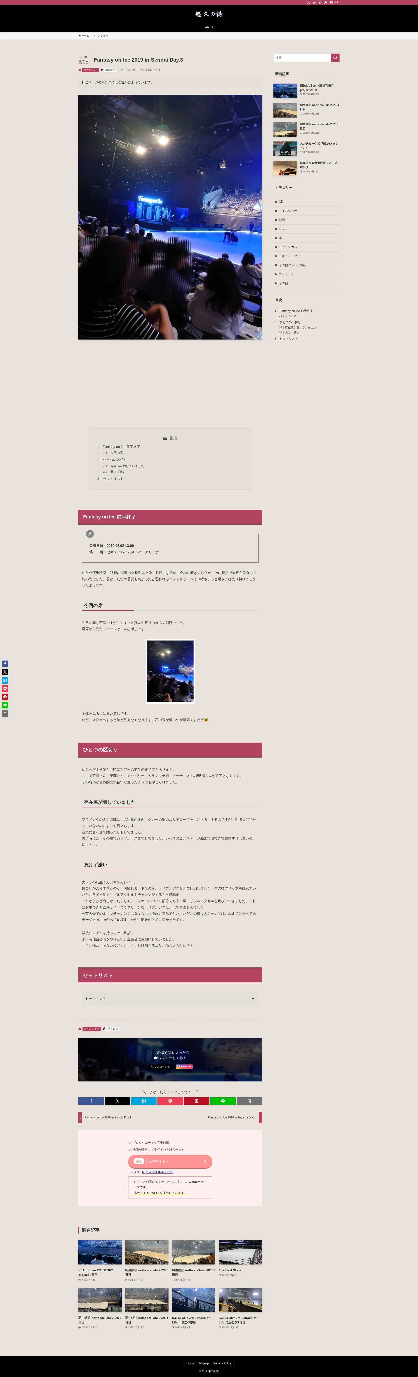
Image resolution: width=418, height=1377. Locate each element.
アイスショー (90, 70)
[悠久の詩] (209, 14)
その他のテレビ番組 (292, 265)
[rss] (325, 2)
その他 (283, 283)
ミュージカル (288, 247)
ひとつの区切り (115, 460)
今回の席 (117, 452)
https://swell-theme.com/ (157, 1172)
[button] (91, 1101)
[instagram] (314, 2)
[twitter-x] (308, 2)
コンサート (286, 274)
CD (281, 201)
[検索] (337, 2)
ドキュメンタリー (291, 256)
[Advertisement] (170, 383)
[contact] (331, 2)
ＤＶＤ (283, 228)
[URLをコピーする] (249, 1101)
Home (190, 1363)
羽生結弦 (110, 70)
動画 (282, 220)
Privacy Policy (222, 1363)
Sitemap (203, 1363)
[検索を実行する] (335, 58)
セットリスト (113, 479)
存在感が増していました (127, 466)
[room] (320, 2)
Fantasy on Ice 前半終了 (121, 447)
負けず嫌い (118, 471)
